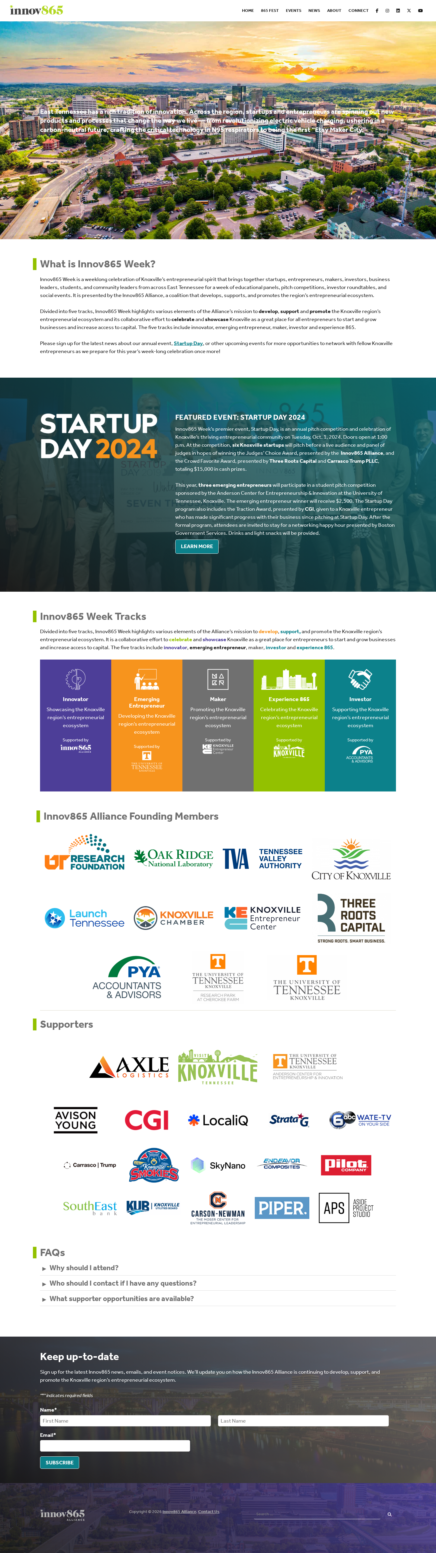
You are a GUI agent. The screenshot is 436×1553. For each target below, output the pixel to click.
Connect (359, 10)
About (334, 10)
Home (248, 10)
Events (293, 10)
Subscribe (60, 1462)
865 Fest (270, 10)
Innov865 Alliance (179, 1511)
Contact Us (208, 1511)
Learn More (197, 546)
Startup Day (188, 343)
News (314, 10)
